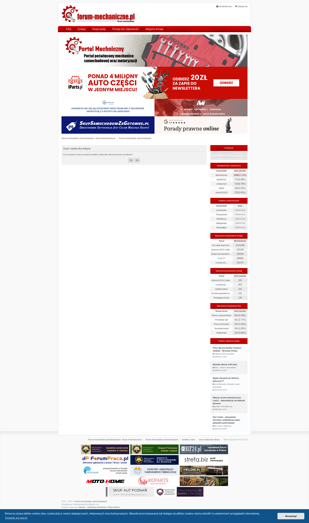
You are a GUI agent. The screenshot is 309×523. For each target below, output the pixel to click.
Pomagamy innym (221, 298)
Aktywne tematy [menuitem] (154, 29)
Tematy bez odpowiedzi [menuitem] (125, 29)
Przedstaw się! (221, 320)
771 (236, 179)
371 (236, 192)
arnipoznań (221, 184)
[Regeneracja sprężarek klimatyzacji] (154, 481)
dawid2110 (221, 179)
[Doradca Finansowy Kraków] (154, 449)
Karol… (216, 367)
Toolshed (217, 354)
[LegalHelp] (201, 125)
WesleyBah (221, 228)
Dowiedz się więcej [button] (16, 518)
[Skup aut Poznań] (201, 107)
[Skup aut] (107, 125)
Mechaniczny (221, 175)
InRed (221, 188)
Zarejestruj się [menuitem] (225, 6)
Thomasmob (221, 214)
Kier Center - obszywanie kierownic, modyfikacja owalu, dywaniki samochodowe (226, 420)
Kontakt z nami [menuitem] (188, 440)
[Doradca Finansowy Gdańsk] (105, 449)
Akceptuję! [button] (291, 516)
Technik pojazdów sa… (221, 293)
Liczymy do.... (221, 263)
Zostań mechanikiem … (221, 254)
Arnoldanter (221, 210)
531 (236, 188)
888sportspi (221, 223)
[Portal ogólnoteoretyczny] (203, 460)
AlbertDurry (221, 219)
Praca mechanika (221, 324)
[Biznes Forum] (203, 449)
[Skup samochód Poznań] (105, 481)
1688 (236, 175)
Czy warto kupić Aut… (221, 245)
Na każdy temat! (222, 328)
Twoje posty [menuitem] (99, 29)
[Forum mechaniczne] (98, 14)
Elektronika (221, 333)
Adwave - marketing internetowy (93, 507)
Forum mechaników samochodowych (91, 501)
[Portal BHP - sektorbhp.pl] (154, 470)
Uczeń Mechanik (219, 384)
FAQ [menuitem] (68, 29)
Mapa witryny (114, 507)
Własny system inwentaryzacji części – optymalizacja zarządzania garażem (229, 401)
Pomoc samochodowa (221, 315)
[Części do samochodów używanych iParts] (154, 83)
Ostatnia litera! (221, 289)
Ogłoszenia (227, 426)
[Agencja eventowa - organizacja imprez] (203, 481)
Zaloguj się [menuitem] (243, 6)
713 (236, 184)
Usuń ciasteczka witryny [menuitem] (209, 440)
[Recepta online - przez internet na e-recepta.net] (107, 107)
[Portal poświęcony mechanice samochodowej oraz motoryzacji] (154, 51)
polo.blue (217, 406)
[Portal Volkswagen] (203, 470)
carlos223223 (221, 192)
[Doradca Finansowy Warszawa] (179, 491)
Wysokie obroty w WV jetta (225, 364)
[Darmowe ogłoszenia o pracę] (105, 460)
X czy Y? (221, 258)
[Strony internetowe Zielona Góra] (105, 470)
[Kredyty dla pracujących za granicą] (154, 460)
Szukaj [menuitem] (81, 29)
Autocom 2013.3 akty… (221, 250)
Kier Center (218, 426)
